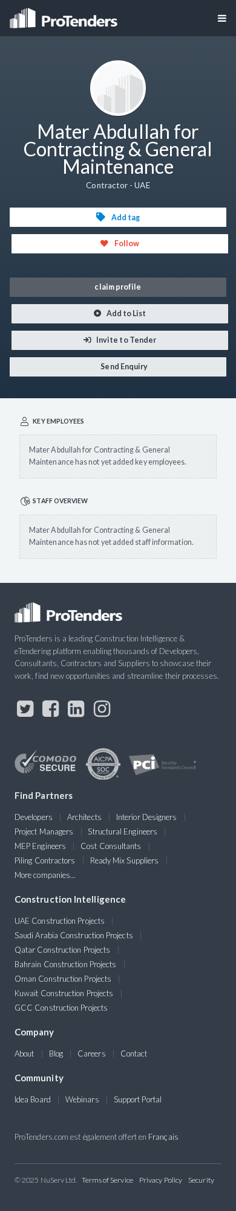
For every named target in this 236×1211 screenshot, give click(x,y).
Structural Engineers (122, 831)
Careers (91, 1053)
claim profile (117, 286)
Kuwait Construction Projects (64, 993)
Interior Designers (146, 817)
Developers (34, 817)
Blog (56, 1053)
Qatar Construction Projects (62, 950)
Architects (84, 817)
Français (163, 1137)
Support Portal (138, 1099)
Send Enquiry (123, 366)
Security (201, 1179)
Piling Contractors (45, 860)
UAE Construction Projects (60, 921)
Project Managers (44, 831)
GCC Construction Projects (61, 1007)
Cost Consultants (110, 846)
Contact (134, 1053)
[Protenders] (65, 14)
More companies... (45, 875)
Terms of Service (107, 1179)
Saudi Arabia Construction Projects (74, 935)
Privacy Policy (160, 1179)
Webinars (82, 1099)
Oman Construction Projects (63, 979)
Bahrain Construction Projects (65, 964)
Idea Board (33, 1099)
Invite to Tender (125, 340)
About (24, 1053)
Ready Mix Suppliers (124, 860)
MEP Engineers (40, 846)
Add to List (125, 313)
